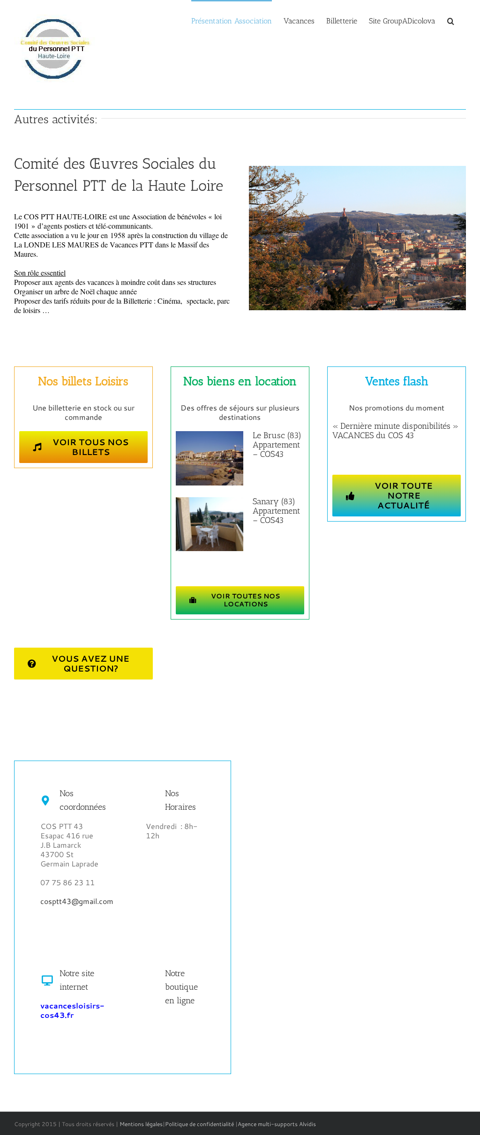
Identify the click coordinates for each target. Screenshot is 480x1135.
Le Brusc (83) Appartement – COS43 (277, 444)
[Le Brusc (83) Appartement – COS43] (209, 458)
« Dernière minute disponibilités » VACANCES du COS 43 (395, 431)
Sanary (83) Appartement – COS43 (276, 510)
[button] (450, 20)
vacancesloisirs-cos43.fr (72, 1010)
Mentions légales (141, 1124)
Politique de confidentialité (199, 1124)
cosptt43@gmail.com (76, 901)
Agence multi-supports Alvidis (277, 1124)
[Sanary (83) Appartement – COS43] (209, 524)
